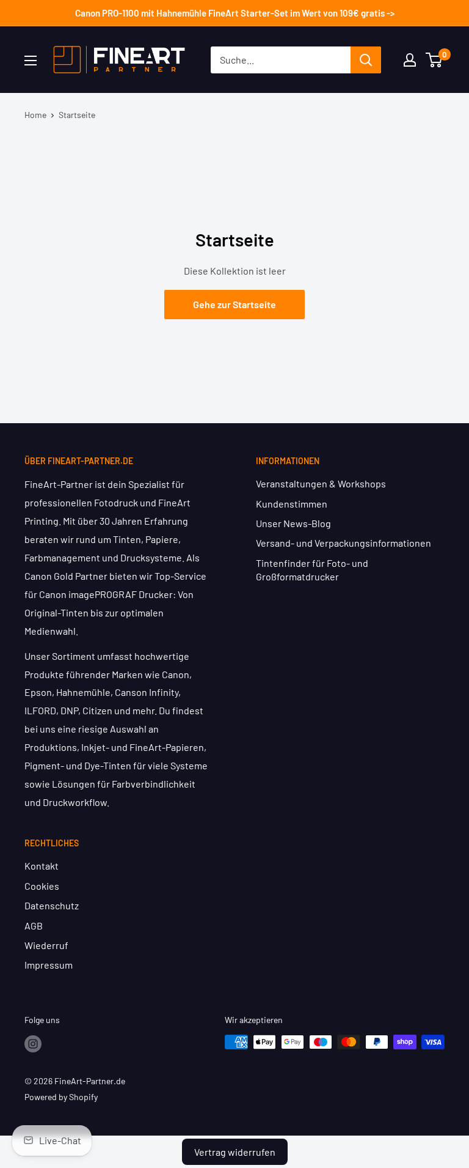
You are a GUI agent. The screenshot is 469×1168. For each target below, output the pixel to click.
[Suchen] (366, 59)
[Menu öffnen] (30, 60)
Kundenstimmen (291, 503)
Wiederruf (46, 945)
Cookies (41, 886)
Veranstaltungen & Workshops (321, 483)
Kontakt (41, 865)
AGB (33, 925)
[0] (434, 60)
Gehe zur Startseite (234, 304)
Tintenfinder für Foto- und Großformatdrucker (312, 569)
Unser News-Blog (293, 523)
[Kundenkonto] (410, 60)
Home (35, 114)
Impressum (48, 964)
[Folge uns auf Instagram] (33, 1043)
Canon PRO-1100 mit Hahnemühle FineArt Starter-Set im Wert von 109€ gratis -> (234, 12)
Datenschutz (51, 905)
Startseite (77, 114)
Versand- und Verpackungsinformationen (343, 543)
